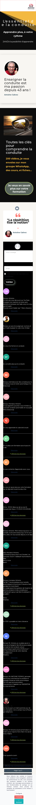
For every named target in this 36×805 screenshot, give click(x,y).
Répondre (14, 311)
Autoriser (19, 802)
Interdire (19, 797)
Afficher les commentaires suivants (18, 766)
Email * (6, 264)
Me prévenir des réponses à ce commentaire (16, 275)
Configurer (19, 793)
